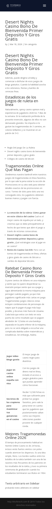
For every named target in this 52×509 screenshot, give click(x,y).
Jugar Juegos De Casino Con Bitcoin (22, 142)
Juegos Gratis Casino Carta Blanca (21, 347)
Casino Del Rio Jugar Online (18, 203)
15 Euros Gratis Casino (15, 207)
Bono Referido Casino (15, 138)
